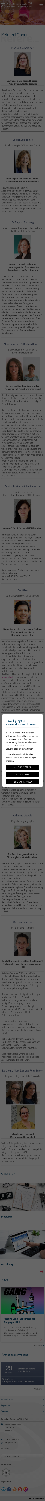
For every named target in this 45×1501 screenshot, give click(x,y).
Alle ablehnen (22, 774)
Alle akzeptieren (22, 767)
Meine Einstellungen (22, 781)
